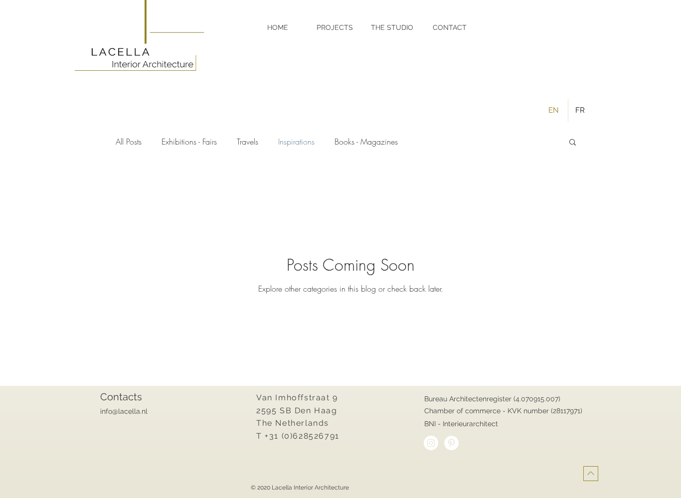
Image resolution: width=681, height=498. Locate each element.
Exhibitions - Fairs (189, 141)
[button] (572, 143)
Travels (247, 141)
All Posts (129, 141)
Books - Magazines (366, 141)
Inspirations (296, 141)
